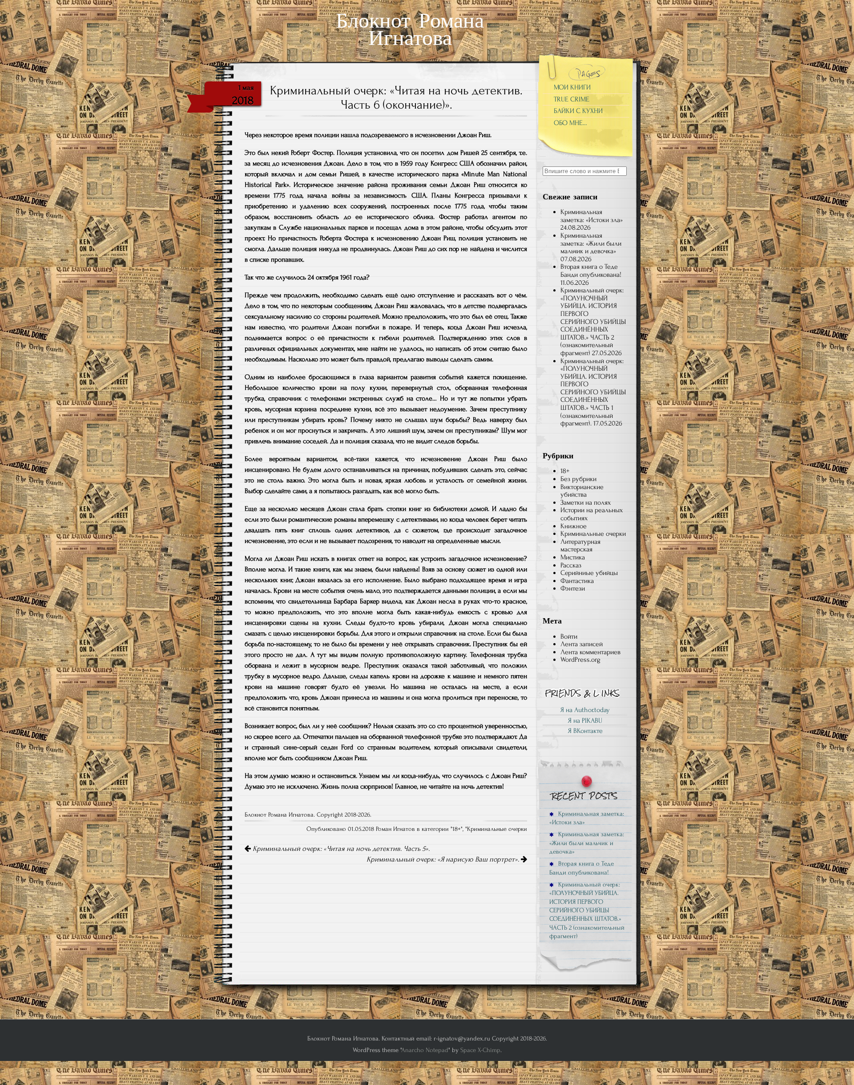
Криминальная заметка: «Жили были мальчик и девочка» (590, 243)
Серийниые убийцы (589, 573)
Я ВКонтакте (585, 731)
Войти (568, 636)
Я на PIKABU (585, 721)
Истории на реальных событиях (591, 514)
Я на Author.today (585, 710)
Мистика (572, 557)
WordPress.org (580, 660)
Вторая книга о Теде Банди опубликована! (590, 271)
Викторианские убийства (582, 491)
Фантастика (577, 581)
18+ (456, 829)
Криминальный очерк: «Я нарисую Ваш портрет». (444, 859)
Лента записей (581, 644)
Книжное (573, 526)
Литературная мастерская (580, 546)
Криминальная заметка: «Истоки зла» (591, 216)
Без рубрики (578, 479)
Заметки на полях (585, 502)
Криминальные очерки (497, 829)
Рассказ (570, 565)
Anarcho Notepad (424, 1050)
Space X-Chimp (480, 1050)
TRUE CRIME (571, 99)
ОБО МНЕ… (570, 123)
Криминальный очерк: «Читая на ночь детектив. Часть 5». (340, 849)
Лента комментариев (590, 652)
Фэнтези (572, 588)
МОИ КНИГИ (572, 87)
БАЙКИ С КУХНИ (578, 111)
